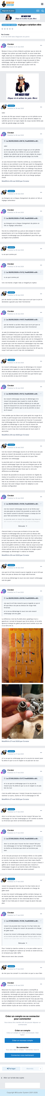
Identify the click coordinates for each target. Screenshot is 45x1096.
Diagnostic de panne (22, 37)
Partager (12, 1069)
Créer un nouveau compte (22, 1040)
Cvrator (6, 34)
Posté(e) (15, 47)
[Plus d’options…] (41, 45)
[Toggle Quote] (5, 141)
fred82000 (29, 141)
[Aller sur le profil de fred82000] (4, 107)
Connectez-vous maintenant (22, 1055)
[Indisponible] (22, 655)
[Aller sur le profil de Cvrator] (4, 45)
